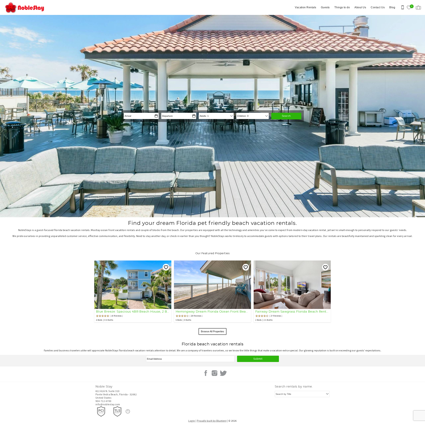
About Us (360, 7)
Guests (325, 7)
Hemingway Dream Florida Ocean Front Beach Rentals (212, 311)
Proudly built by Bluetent (211, 421)
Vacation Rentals (305, 7)
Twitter (223, 373)
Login (191, 421)
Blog (392, 7)
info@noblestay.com (107, 404)
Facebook (205, 373)
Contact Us (378, 7)
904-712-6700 (103, 401)
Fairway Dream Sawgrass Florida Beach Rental (292, 311)
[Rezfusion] (128, 411)
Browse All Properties (212, 331)
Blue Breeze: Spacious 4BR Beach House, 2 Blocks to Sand (133, 311)
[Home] (25, 7)
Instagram (214, 373)
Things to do (342, 7)
